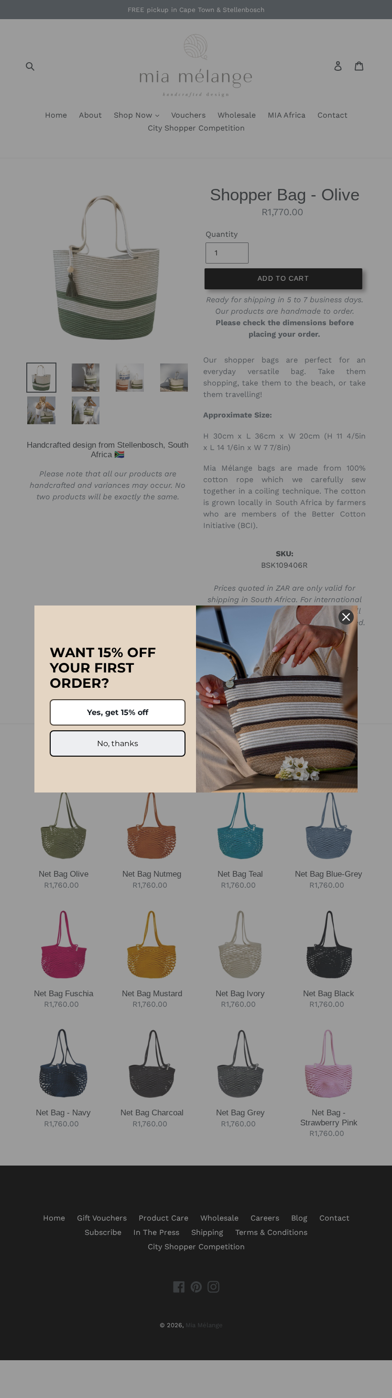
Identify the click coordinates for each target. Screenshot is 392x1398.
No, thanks (117, 743)
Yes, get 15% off (117, 712)
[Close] (346, 616)
